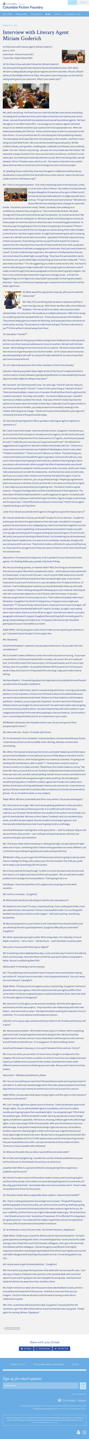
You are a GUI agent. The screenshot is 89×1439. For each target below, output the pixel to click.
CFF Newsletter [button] (73, 14)
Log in (72, 3)
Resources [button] (36, 14)
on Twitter (62, 1348)
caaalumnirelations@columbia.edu (43, 1409)
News (48, 14)
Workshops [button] (21, 14)
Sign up (83, 3)
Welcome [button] (7, 14)
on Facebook (44, 1348)
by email (27, 1348)
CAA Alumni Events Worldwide (49, 1365)
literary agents (12, 1328)
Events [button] (57, 14)
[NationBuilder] (79, 1432)
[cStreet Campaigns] (84, 1432)
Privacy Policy (18, 1365)
